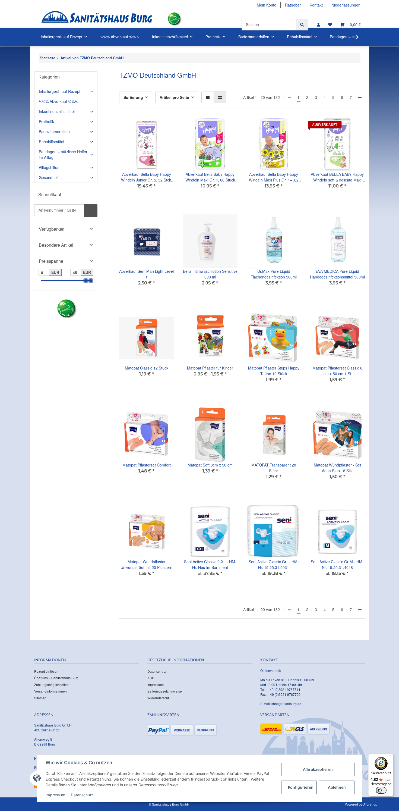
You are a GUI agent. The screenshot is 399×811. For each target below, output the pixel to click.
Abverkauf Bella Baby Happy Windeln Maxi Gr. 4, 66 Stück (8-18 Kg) (210, 177)
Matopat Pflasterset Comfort (146, 465)
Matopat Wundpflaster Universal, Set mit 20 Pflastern (146, 564)
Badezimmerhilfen (54, 131)
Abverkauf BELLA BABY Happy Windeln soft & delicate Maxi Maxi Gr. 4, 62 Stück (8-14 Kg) (337, 177)
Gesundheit (49, 177)
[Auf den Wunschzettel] (165, 126)
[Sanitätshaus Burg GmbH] (97, 19)
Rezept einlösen (46, 671)
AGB (150, 677)
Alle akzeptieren (318, 769)
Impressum (155, 684)
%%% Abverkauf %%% (58, 101)
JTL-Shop (370, 804)
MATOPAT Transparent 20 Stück (273, 467)
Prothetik (46, 121)
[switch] (381, 790)
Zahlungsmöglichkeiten (51, 684)
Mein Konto (266, 5)
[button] (318, 24)
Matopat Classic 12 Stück (146, 368)
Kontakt (316, 5)
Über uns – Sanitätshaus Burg (56, 677)
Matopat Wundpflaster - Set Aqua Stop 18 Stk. (337, 467)
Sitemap (40, 698)
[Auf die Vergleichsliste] (151, 126)
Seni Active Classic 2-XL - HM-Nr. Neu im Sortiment (210, 564)
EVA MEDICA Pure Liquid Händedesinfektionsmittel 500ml (337, 274)
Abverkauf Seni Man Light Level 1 (146, 274)
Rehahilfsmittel (51, 141)
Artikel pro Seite (174, 97)
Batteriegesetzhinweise (164, 691)
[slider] (85, 281)
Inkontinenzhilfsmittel (57, 111)
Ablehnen (337, 787)
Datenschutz (156, 671)
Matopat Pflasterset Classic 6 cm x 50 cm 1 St (337, 370)
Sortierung (133, 97)
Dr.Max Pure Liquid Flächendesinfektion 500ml (274, 274)
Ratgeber (293, 5)
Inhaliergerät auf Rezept (59, 91)
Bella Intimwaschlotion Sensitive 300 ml (210, 274)
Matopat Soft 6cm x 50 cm (210, 465)
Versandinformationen (50, 691)
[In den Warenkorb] (90, 210)
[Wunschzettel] (330, 24)
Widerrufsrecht (158, 698)
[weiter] (360, 97)
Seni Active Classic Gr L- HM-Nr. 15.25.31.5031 (274, 564)
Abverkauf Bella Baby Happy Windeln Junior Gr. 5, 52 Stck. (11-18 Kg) (146, 177)
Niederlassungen (345, 5)
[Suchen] (302, 24)
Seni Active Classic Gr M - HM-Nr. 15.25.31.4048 (337, 564)
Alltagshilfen (49, 167)
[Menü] (390, 757)
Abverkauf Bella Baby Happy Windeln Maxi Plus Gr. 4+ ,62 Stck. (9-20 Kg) (274, 177)
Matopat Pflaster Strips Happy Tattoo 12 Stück (273, 370)
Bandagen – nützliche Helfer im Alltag (63, 154)
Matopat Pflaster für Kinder (210, 368)
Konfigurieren (301, 787)
